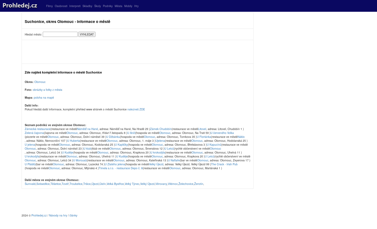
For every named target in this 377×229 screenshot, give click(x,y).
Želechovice (185, 184)
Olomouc (40, 82)
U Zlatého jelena (115, 164)
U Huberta (73, 141)
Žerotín (198, 184)
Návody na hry (58, 215)
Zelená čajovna (34, 133)
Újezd (95, 184)
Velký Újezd (156, 164)
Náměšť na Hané (87, 129)
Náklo (241, 137)
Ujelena (160, 141)
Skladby (87, 6)
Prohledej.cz (39, 215)
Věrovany (161, 184)
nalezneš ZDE (136, 109)
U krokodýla (157, 152)
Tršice (87, 184)
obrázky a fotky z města (47, 90)
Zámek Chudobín (161, 129)
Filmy (49, 6)
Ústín (102, 184)
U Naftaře (174, 160)
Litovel (202, 129)
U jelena (30, 144)
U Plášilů (30, 164)
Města (118, 6)
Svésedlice (43, 184)
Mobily (128, 6)
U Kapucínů (214, 144)
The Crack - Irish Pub (224, 164)
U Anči (131, 133)
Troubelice (76, 184)
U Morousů (80, 160)
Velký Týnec (132, 184)
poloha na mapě (44, 97)
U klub (87, 148)
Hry (136, 6)
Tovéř (65, 184)
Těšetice (55, 184)
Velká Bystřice (115, 184)
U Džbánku (113, 137)
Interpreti (75, 6)
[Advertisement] (137, 52)
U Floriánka (204, 137)
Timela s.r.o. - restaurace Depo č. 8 (121, 168)
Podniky (108, 6)
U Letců (169, 148)
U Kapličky (121, 144)
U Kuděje (67, 152)
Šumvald (30, 184)
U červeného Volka (222, 133)
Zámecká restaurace (37, 129)
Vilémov (173, 184)
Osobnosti (61, 6)
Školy (97, 6)
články (73, 215)
